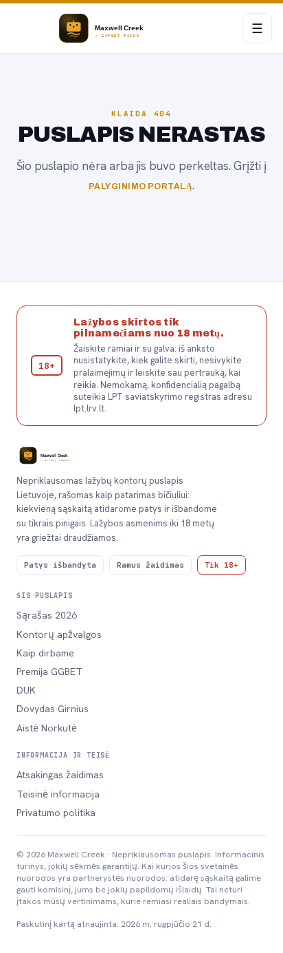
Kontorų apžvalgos (59, 634)
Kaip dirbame (45, 653)
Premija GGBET (49, 671)
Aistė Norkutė (46, 728)
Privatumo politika (55, 812)
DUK (26, 690)
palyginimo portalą (141, 186)
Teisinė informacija (58, 794)
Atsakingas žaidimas (60, 775)
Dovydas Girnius (52, 709)
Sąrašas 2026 (46, 615)
